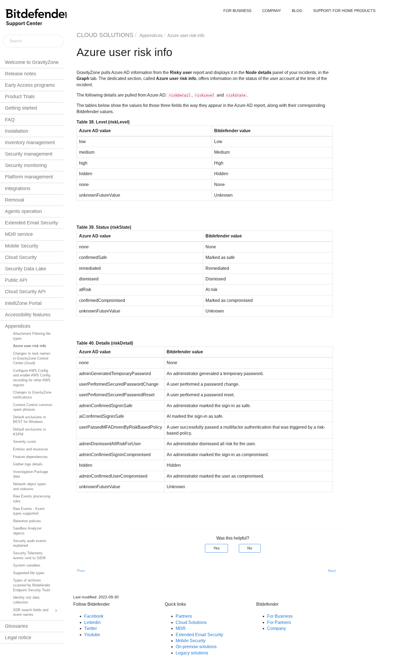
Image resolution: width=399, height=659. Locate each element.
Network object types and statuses (29, 486)
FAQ (10, 119)
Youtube (92, 634)
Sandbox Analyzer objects (27, 531)
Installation (16, 131)
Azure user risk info (29, 346)
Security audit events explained (29, 543)
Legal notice (18, 637)
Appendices (17, 326)
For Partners (279, 622)
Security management (28, 154)
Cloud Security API (25, 291)
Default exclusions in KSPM (29, 432)
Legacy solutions (192, 653)
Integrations (17, 188)
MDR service (19, 234)
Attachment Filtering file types (31, 336)
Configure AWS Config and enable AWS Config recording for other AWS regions (31, 378)
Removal (14, 200)
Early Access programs (30, 85)
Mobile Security (21, 246)
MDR (181, 628)
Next (332, 570)
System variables (26, 565)
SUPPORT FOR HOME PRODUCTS (344, 10)
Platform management (29, 177)
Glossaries (16, 626)
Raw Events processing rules (31, 498)
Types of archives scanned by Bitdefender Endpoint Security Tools (31, 585)
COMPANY (271, 10)
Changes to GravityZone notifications (32, 395)
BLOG (297, 10)
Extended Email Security (31, 222)
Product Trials (20, 96)
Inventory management (30, 142)
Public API (16, 280)
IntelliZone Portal (23, 303)
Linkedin (92, 622)
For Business (280, 616)
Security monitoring (26, 165)
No (249, 548)
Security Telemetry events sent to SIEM (29, 555)
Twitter (90, 628)
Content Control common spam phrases (32, 407)
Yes (216, 548)
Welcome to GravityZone (32, 62)
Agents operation (23, 211)
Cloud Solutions (191, 622)
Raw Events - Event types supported (29, 511)
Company (276, 628)
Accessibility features (27, 314)
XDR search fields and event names (30, 612)
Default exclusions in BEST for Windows (29, 419)
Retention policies (27, 521)
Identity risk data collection (26, 600)
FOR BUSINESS (237, 10)
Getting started (21, 108)
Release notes (20, 73)
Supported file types (29, 573)
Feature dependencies (30, 457)
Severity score (24, 442)
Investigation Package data (30, 474)
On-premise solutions (196, 646)
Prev (81, 570)
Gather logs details (28, 464)
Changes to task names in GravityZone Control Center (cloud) (31, 358)
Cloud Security (21, 257)
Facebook (93, 616)
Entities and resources (30, 449)
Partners (184, 616)
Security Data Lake (25, 268)
